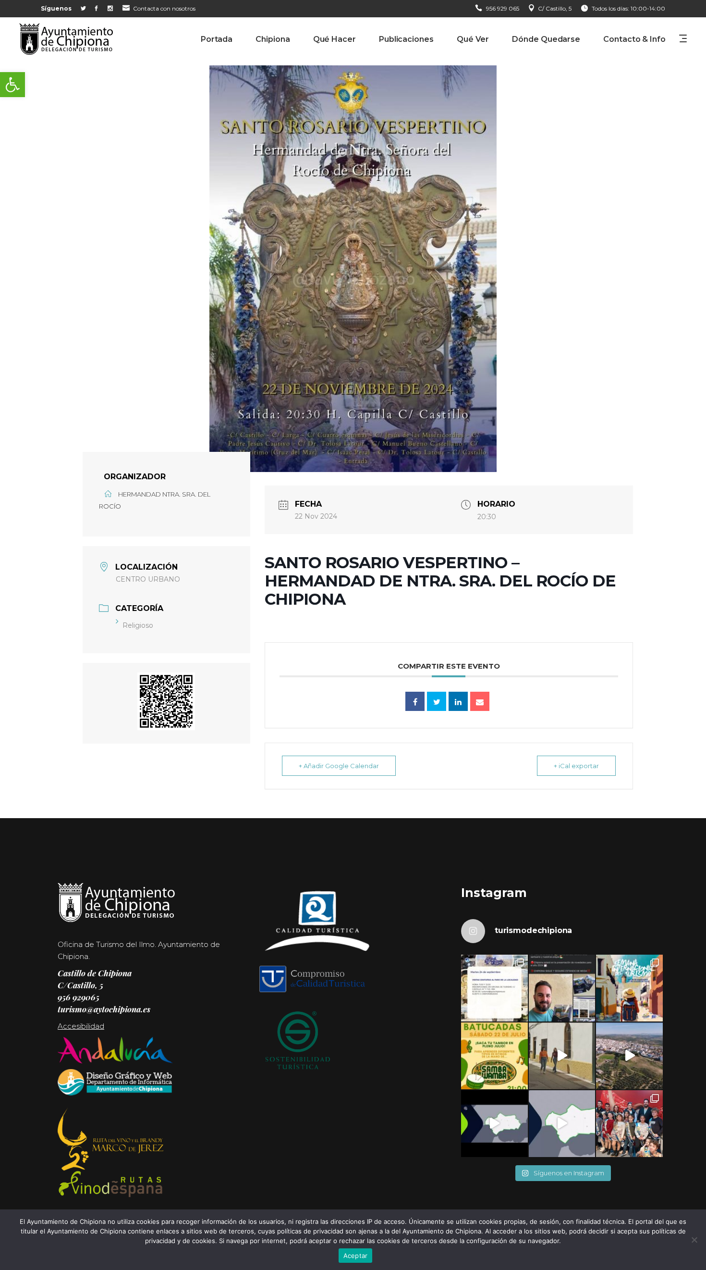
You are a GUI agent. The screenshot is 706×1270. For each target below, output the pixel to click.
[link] (12, 84)
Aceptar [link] (355, 1255)
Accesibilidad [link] (81, 1026)
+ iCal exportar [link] (576, 766)
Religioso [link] (137, 625)
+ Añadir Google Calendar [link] (339, 766)
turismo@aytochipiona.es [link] (104, 1009)
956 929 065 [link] (502, 8)
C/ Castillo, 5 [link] (555, 8)
